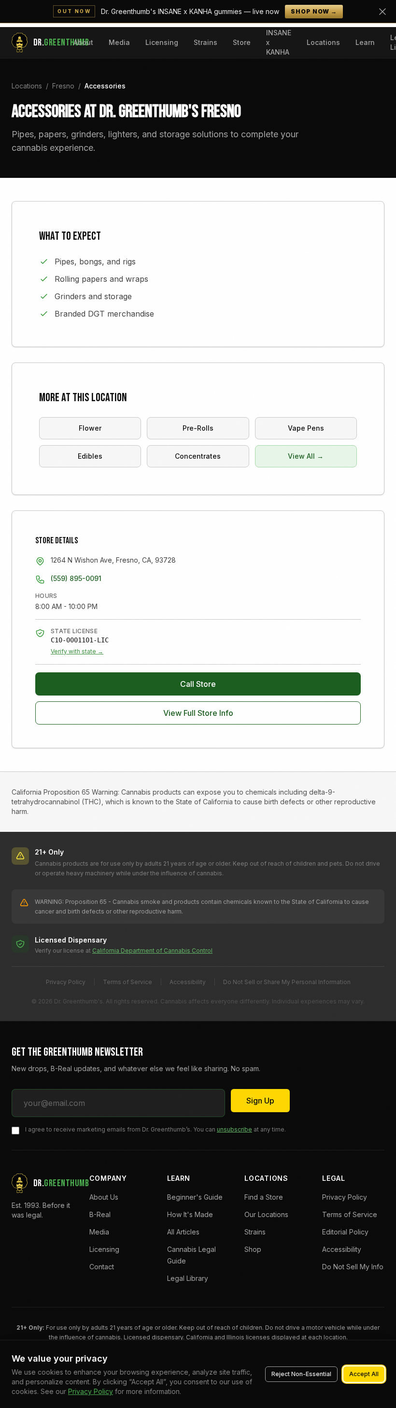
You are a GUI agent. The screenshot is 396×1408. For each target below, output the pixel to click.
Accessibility (188, 982)
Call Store (198, 684)
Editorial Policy (345, 1232)
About (83, 42)
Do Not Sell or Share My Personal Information (287, 982)
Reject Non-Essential (301, 1374)
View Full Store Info (198, 713)
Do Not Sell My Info (352, 1267)
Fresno (63, 86)
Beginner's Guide (195, 1197)
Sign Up (260, 1100)
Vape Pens (306, 428)
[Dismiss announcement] (382, 11)
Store (242, 42)
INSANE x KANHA (278, 42)
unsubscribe (234, 1129)
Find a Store (263, 1197)
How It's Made (190, 1214)
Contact (101, 1267)
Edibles (90, 456)
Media (119, 42)
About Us (103, 1197)
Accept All (364, 1374)
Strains (205, 42)
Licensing (161, 42)
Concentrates (198, 456)
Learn (365, 42)
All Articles (183, 1232)
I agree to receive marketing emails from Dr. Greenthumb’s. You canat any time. (155, 1129)
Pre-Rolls (198, 428)
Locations (323, 42)
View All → (306, 456)
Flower (90, 428)
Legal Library (187, 1278)
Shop (252, 1249)
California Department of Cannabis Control (152, 950)
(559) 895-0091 (76, 578)
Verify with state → (77, 651)
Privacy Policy (65, 982)
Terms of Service (127, 982)
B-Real (100, 1214)
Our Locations (266, 1214)
